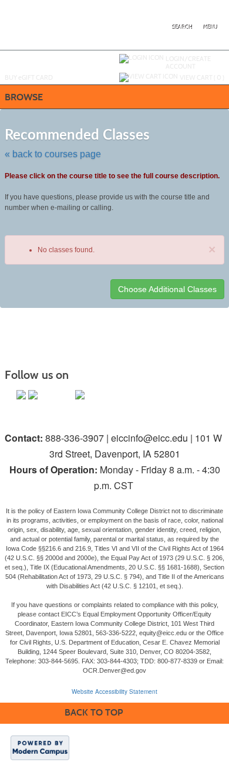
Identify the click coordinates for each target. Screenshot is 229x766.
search (183, 27)
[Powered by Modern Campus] (40, 747)
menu (211, 27)
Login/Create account (188, 62)
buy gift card (29, 77)
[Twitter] (33, 394)
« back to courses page (53, 154)
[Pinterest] (68, 394)
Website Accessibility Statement (114, 691)
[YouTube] (56, 394)
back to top (94, 712)
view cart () (202, 77)
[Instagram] (44, 394)
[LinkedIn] (80, 394)
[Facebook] (21, 394)
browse (24, 97)
